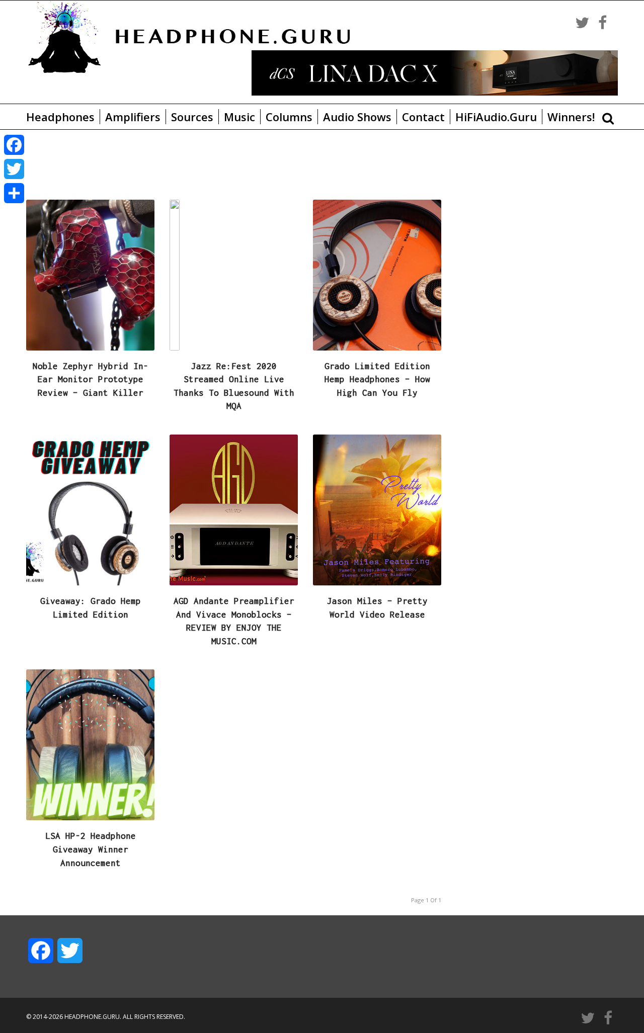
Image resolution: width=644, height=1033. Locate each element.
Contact (423, 116)
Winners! (571, 116)
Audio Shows (357, 116)
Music (239, 116)
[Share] (14, 193)
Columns (289, 116)
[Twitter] (14, 169)
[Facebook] (14, 145)
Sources (192, 116)
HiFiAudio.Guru (496, 116)
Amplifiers (132, 116)
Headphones (60, 116)
